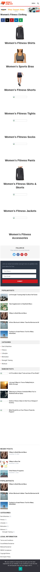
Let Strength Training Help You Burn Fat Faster (23, 294)
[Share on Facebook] (3, 20)
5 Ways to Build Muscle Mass (18, 313)
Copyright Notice (5, 553)
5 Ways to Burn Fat (14, 461)
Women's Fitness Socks (20, 136)
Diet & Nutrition (7, 346)
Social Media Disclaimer (7, 543)
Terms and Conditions (6, 540)
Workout (4, 364)
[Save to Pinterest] (12, 20)
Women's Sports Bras (20, 66)
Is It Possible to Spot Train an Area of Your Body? (24, 373)
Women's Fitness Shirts (20, 43)
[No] (38, 566)
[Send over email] (21, 20)
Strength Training (7, 360)
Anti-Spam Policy (5, 557)
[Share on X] (7, 20)
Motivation (5, 357)
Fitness (4, 350)
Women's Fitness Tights (20, 113)
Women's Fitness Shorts (20, 89)
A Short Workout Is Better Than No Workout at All (24, 322)
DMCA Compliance (5, 550)
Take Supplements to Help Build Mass (20, 304)
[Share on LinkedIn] (16, 20)
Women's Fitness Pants (20, 160)
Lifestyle (5, 353)
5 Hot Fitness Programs (16, 470)
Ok (20, 569)
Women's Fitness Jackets (20, 210)
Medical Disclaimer (5, 547)
